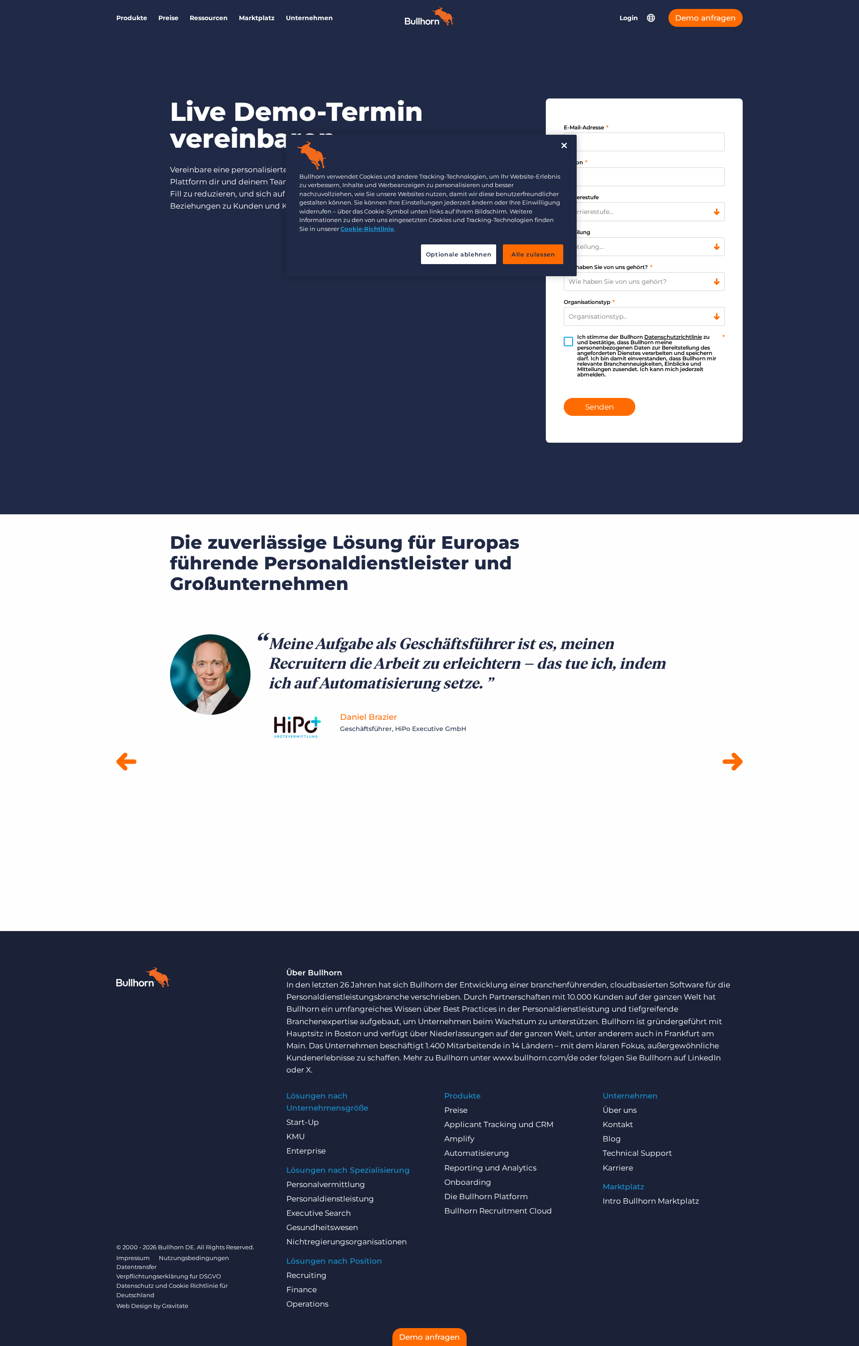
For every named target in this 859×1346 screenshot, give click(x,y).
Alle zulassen (533, 254)
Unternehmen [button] (309, 18)
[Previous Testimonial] (126, 762)
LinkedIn (704, 1057)
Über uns (620, 1110)
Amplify (459, 1138)
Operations (307, 1303)
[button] (650, 18)
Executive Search (318, 1213)
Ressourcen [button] (209, 18)
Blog (612, 1138)
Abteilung (577, 232)
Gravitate (175, 1305)
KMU (295, 1136)
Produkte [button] (131, 18)
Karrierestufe (581, 197)
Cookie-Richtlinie (367, 228)
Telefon (575, 162)
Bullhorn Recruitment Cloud (498, 1210)
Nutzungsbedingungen (194, 1257)
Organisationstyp (589, 302)
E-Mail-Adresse (586, 127)
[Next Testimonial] (733, 762)
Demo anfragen (705, 17)
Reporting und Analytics (490, 1167)
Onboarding (467, 1182)
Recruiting (306, 1275)
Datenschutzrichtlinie (673, 336)
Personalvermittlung (325, 1184)
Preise (168, 18)
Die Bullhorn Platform (486, 1196)
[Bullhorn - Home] (143, 979)
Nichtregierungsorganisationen (346, 1241)
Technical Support (637, 1153)
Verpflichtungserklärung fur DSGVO (168, 1276)
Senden (599, 406)
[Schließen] (564, 145)
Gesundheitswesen (322, 1227)
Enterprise (306, 1150)
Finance (301, 1289)
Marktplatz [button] (257, 18)
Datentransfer (136, 1266)
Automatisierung (476, 1153)
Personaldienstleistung (330, 1198)
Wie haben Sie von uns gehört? (608, 267)
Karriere (618, 1167)
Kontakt (618, 1124)
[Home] (429, 22)
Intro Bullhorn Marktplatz (651, 1200)
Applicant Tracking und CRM (498, 1124)
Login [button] (629, 18)
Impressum (133, 1257)
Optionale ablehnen (459, 254)
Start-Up (302, 1122)
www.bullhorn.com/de (535, 1057)
